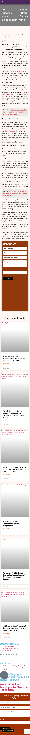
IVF (23, 129)
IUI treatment (10, 131)
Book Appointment (8, 730)
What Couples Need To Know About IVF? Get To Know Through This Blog (14, 469)
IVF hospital (20, 71)
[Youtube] (7, 657)
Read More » (6, 363)
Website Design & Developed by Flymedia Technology (14, 687)
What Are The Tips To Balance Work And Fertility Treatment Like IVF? (14, 359)
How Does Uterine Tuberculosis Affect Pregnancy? (11, 524)
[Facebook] (2, 657)
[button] (27, 2)
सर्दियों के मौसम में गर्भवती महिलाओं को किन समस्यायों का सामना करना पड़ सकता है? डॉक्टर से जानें (14, 628)
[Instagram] (11, 657)
